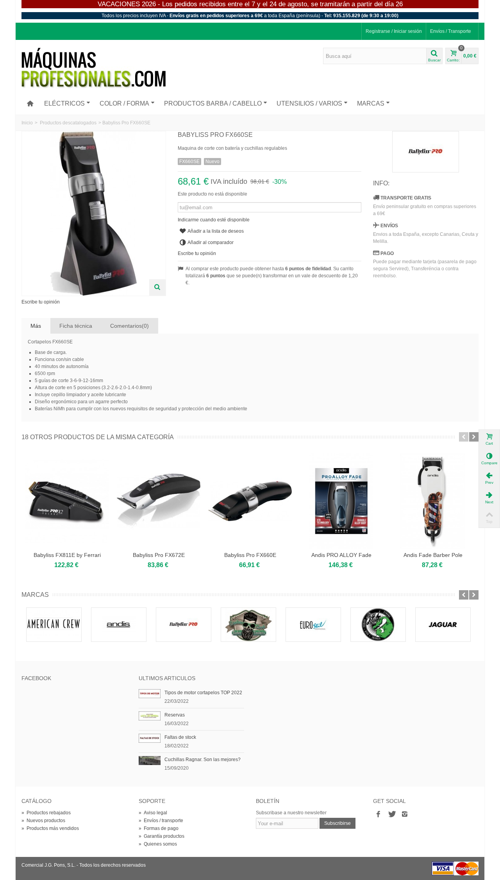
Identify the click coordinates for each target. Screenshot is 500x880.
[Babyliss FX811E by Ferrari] (67, 501)
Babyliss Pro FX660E (250, 555)
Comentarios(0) (129, 326)
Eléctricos (64, 103)
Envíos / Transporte (450, 31)
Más (35, 326)
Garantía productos (161, 836)
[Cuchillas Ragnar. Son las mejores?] (150, 760)
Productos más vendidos (50, 828)
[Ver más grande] (157, 287)
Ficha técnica (75, 326)
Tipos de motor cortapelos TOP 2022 (203, 692)
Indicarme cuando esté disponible (214, 220)
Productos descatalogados (68, 123)
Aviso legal (153, 812)
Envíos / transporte (161, 820)
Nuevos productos (43, 820)
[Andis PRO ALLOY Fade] (341, 501)
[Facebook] (378, 814)
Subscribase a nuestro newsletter (291, 812)
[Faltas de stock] (150, 738)
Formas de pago (159, 828)
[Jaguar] (443, 624)
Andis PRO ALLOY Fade (341, 555)
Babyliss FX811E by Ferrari (67, 555)
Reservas (174, 715)
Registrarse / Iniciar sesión (394, 31)
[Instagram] (405, 814)
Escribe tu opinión (40, 302)
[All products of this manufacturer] (426, 151)
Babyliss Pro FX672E (159, 555)
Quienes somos (158, 844)
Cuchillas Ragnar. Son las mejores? (202, 759)
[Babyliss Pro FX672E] (158, 501)
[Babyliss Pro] (183, 624)
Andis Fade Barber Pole (433, 555)
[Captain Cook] (248, 624)
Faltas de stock (180, 737)
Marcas (370, 103)
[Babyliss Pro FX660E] (250, 501)
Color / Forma (124, 103)
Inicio (27, 123)
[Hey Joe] (378, 624)
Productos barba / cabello (213, 103)
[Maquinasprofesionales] (93, 68)
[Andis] (118, 624)
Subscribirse (337, 823)
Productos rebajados (46, 812)
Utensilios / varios (309, 103)
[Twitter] (391, 814)
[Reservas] (150, 715)
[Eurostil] (313, 624)
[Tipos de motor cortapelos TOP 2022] (150, 693)
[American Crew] (54, 624)
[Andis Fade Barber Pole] (433, 501)
